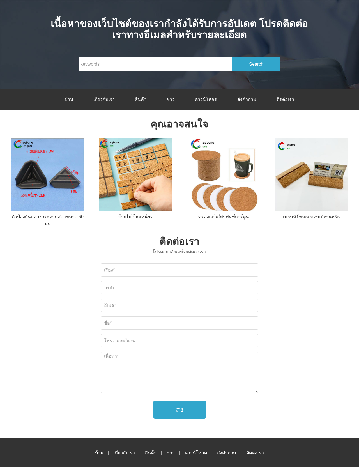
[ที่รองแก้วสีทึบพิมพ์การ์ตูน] (223, 175)
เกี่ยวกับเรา (104, 99)
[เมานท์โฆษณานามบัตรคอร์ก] (311, 176)
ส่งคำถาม (246, 99)
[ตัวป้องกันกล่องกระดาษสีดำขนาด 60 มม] (47, 175)
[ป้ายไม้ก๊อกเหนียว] (135, 175)
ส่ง (179, 409)
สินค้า (140, 99)
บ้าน (69, 99)
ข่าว (171, 99)
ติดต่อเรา (285, 99)
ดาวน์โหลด (206, 99)
